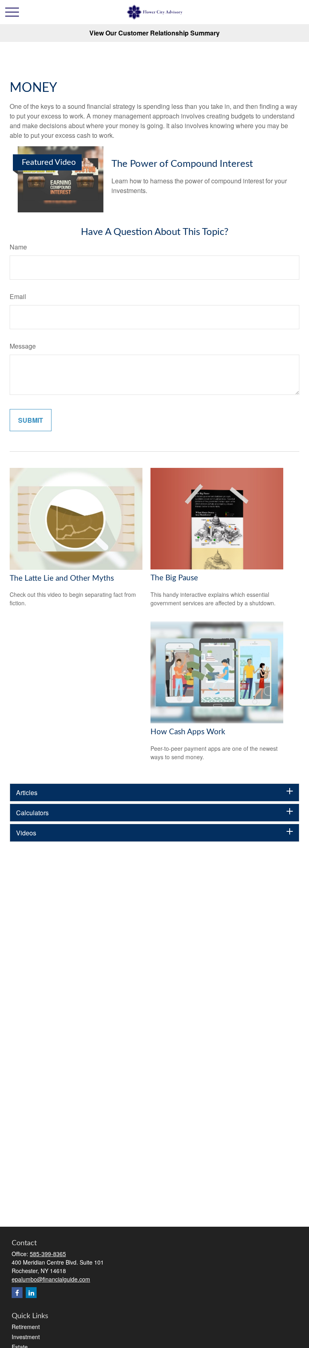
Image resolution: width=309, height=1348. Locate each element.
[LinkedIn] (31, 1292)
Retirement (26, 1327)
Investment (26, 1337)
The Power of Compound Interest (182, 164)
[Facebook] (17, 1292)
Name (18, 246)
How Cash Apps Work (187, 732)
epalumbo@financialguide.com (51, 1279)
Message (23, 346)
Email (18, 296)
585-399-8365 (48, 1254)
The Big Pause (174, 578)
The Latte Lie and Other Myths (62, 578)
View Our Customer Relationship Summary (154, 32)
